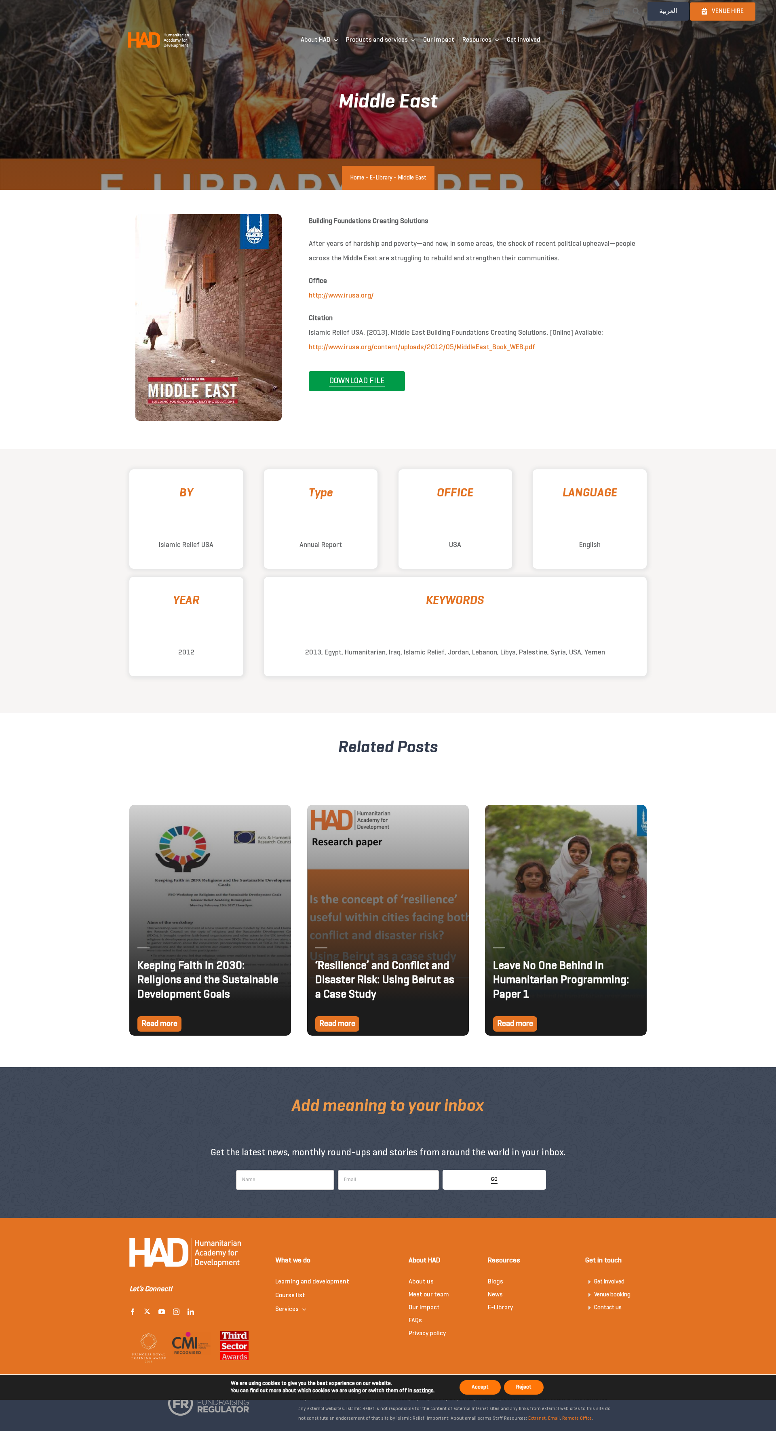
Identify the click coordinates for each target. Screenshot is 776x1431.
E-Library (380, 178)
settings (423, 1390)
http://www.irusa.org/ (341, 295)
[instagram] (606, 11)
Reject (523, 1387)
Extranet (537, 1418)
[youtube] (592, 11)
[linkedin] (621, 11)
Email (554, 1418)
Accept (480, 1387)
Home (357, 178)
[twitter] (577, 11)
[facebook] (563, 11)
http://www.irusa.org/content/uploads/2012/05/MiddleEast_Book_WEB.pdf (422, 347)
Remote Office (577, 1418)
